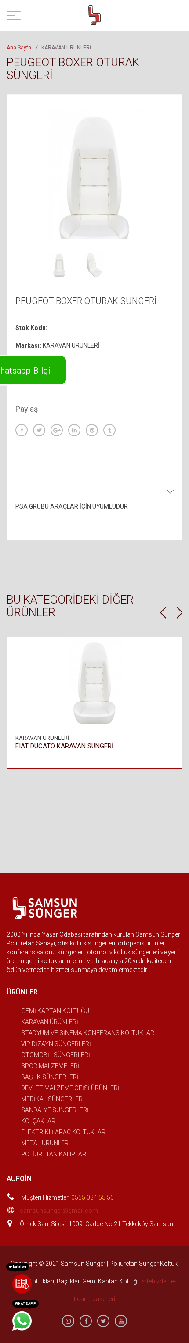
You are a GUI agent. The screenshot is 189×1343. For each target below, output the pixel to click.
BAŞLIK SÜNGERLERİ (50, 1076)
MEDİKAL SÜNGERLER (52, 1099)
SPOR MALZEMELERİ (50, 1065)
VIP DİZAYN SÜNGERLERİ (56, 1043)
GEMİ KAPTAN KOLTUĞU (55, 1010)
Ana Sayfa (19, 48)
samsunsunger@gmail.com (59, 1210)
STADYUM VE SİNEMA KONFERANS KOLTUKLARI (88, 1032)
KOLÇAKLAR (38, 1121)
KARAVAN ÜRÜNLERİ (49, 1021)
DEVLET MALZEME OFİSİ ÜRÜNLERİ (70, 1088)
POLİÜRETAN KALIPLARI (54, 1154)
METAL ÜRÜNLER (45, 1143)
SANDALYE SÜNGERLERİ (55, 1110)
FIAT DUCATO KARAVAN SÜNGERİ (64, 746)
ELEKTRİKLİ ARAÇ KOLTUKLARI (64, 1132)
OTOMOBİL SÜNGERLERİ (55, 1054)
